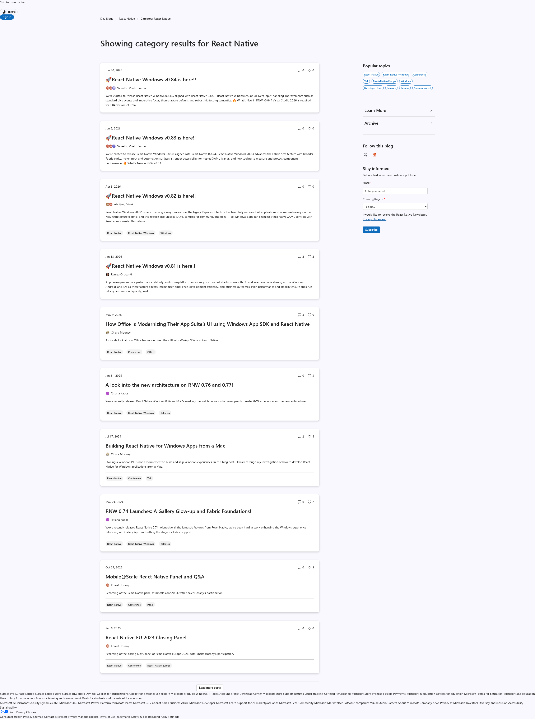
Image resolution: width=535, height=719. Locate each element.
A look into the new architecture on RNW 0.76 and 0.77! (169, 384)
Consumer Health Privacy (16, 717)
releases (391, 88)
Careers (392, 703)
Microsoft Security (28, 703)
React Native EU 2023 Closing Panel (146, 637)
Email (367, 183)
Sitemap (38, 717)
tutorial (405, 88)
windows (406, 81)
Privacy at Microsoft (452, 703)
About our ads (170, 717)
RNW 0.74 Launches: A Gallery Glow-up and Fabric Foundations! (178, 511)
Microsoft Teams (122, 703)
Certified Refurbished (337, 694)
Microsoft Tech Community (296, 703)
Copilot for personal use (144, 694)
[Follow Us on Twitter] (365, 154)
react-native (371, 74)
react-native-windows (396, 74)
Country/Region (374, 199)
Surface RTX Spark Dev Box (79, 694)
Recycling (154, 717)
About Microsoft (408, 703)
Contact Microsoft (55, 717)
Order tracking (314, 694)
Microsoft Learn (226, 703)
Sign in (7, 17)
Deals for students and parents (101, 698)
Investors (472, 703)
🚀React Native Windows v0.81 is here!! (150, 265)
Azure (185, 703)
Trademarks (123, 717)
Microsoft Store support (278, 694)
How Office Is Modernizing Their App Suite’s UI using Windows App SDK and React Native (208, 323)
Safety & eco (139, 717)
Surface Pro (7, 694)
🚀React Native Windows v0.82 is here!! (151, 195)
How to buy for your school (17, 698)
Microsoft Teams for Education (483, 694)
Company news (429, 703)
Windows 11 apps (207, 694)
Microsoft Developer (202, 703)
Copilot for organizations (113, 694)
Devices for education (449, 694)
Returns (299, 694)
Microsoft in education (420, 694)
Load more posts (210, 688)
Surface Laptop (24, 694)
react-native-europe (384, 81)
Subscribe (371, 230)
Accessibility (515, 703)
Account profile (229, 694)
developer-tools (373, 88)
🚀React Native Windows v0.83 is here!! (151, 137)
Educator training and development (58, 698)
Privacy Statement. (374, 219)
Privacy (73, 717)
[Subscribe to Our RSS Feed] (374, 154)
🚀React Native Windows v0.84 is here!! (151, 79)
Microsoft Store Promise (367, 694)
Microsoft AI (8, 703)
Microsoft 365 (68, 703)
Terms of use (107, 717)
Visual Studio (378, 703)
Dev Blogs (106, 18)
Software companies (356, 703)
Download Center (250, 694)
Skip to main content (13, 2)
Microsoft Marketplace (328, 703)
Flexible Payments (394, 694)
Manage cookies (88, 717)
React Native (127, 18)
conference (419, 74)
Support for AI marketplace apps (257, 703)
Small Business (171, 703)
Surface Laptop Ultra (48, 694)
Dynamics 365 (49, 703)
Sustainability (8, 707)
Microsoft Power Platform (94, 703)
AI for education (132, 698)
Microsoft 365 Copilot (147, 703)
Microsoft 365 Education (519, 694)
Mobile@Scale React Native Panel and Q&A (155, 576)
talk (366, 81)
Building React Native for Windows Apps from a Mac (165, 445)
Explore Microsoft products (178, 694)
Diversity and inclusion (493, 703)
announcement (422, 88)
